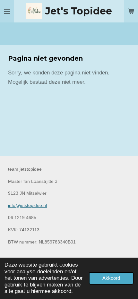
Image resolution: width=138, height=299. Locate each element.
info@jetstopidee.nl (27, 205)
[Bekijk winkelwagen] (131, 11)
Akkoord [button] (111, 278)
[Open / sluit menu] (7, 11)
